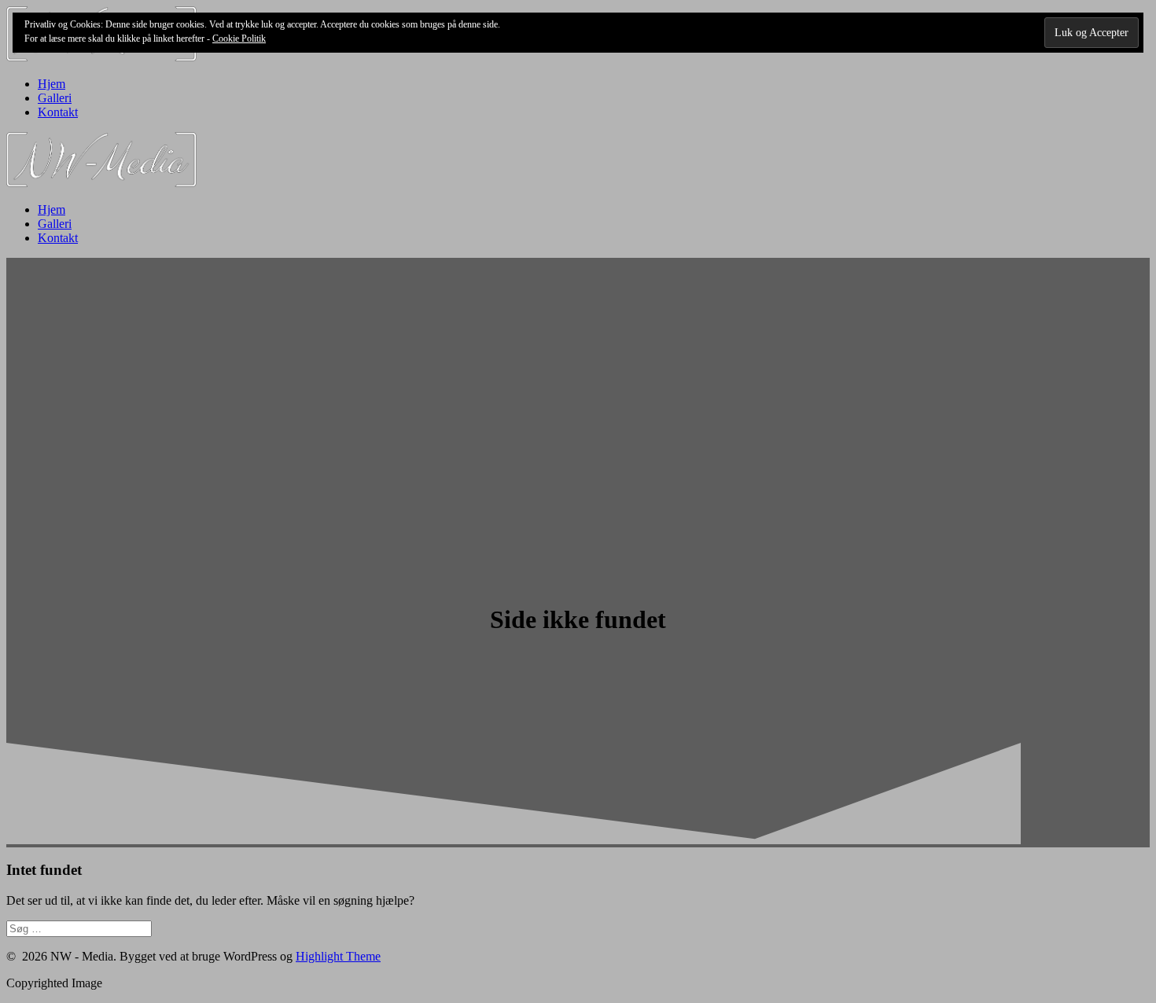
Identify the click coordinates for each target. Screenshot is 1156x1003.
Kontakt (58, 112)
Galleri (55, 98)
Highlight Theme (338, 956)
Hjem (51, 83)
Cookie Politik (239, 38)
